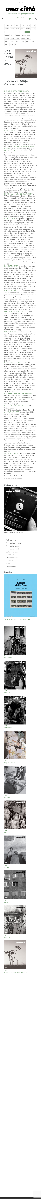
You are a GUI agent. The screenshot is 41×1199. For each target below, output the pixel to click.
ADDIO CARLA (9, 130)
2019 (12, 29)
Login (20, 2)
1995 (22, 41)
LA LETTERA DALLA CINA (13, 406)
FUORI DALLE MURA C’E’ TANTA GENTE (18, 194)
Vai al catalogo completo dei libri (16, 619)
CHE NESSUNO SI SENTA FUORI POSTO (19, 393)
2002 (12, 38)
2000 (23, 38)
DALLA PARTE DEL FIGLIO (13, 363)
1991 (11, 44)
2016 (28, 29)
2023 (22, 25)
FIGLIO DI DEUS (10, 332)
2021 (33, 25)
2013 (12, 32)
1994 (27, 41)
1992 (6, 44)
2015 (33, 29)
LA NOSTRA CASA (11, 266)
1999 (28, 38)
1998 (7, 41)
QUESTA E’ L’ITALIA (11, 453)
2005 (23, 35)
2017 (22, 29)
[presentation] (2, 596)
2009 (33, 32)
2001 (17, 38)
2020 (7, 29)
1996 (17, 41)
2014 (6, 32)
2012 (17, 32)
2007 (12, 35)
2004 (29, 35)
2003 (7, 38)
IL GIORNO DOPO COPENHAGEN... (17, 91)
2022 (28, 25)
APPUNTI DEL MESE (11, 412)
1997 (12, 41)
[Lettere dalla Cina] (20, 595)
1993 (33, 41)
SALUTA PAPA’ (9, 219)
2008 (7, 35)
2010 (27, 32)
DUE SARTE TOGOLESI (12, 291)
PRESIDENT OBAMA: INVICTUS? (16, 311)
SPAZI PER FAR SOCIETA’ (13, 151)
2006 (18, 35)
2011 (22, 32)
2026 (7, 25)
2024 (17, 25)
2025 (12, 25)
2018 (17, 29)
